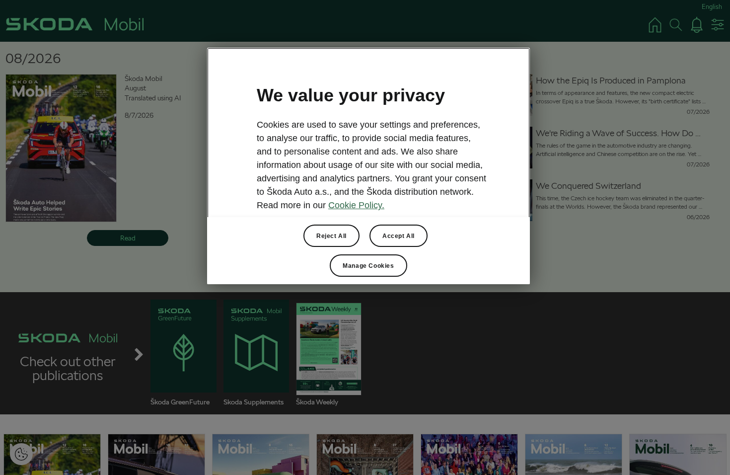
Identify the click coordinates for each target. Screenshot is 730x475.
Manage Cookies (368, 265)
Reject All (331, 236)
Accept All (398, 236)
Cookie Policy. (356, 205)
